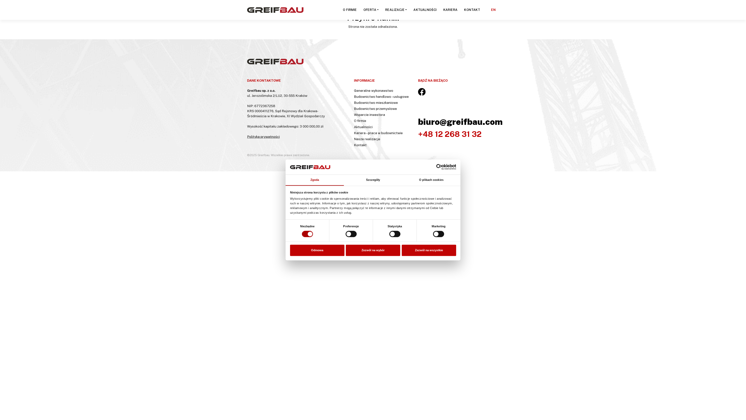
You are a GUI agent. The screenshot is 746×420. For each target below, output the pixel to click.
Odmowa (317, 250)
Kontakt (360, 145)
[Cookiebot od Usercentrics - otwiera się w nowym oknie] (439, 167)
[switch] (351, 234)
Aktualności (363, 127)
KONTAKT (472, 10)
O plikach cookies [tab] (431, 179)
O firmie (360, 121)
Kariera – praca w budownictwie (378, 133)
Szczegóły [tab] (373, 179)
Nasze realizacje (367, 139)
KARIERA (450, 10)
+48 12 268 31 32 (450, 134)
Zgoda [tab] (314, 179)
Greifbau (254, 31)
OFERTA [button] (369, 10)
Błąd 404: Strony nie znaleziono (288, 31)
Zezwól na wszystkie (429, 250)
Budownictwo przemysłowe (375, 109)
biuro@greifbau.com (460, 122)
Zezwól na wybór (373, 250)
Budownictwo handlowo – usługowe (381, 97)
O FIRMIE (350, 10)
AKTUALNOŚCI (425, 10)
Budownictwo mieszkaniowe (376, 103)
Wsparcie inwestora (369, 115)
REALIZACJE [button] (394, 10)
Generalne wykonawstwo (373, 91)
